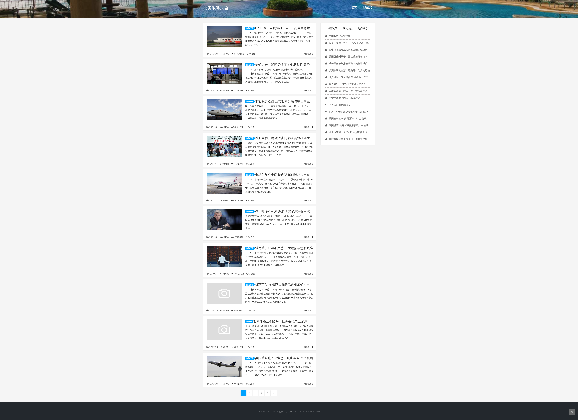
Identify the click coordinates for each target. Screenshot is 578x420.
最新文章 (332, 28)
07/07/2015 (213, 274)
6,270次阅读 (238, 54)
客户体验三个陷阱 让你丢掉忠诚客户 (280, 321)
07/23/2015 (213, 54)
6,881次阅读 (238, 237)
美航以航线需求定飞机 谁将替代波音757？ (349, 139)
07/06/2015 (213, 310)
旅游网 (249, 321)
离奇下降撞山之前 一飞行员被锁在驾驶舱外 (349, 42)
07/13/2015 (213, 164)
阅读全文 (308, 54)
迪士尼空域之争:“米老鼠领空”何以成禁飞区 (349, 132)
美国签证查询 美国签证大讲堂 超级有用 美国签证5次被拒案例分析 (349, 118)
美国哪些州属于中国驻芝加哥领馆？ (347, 56)
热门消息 (363, 28)
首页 (354, 7)
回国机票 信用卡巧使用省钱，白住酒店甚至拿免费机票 (349, 125)
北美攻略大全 (215, 7)
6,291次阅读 (238, 164)
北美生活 (367, 7)
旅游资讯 (249, 28)
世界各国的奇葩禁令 (339, 104)
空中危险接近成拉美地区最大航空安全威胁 (349, 49)
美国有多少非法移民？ (340, 35)
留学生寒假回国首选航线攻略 (344, 97)
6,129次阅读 (238, 347)
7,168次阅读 (238, 384)
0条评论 (225, 54)
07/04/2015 (213, 384)
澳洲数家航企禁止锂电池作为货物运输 (349, 70)
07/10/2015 (212, 237)
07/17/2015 (212, 127)
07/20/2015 (213, 90)
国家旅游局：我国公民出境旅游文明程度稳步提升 (349, 90)
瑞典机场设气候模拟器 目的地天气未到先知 (349, 77)
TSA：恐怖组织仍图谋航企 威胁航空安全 (349, 111)
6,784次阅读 (238, 310)
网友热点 (348, 28)
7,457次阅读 (238, 274)
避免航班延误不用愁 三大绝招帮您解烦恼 (284, 248)
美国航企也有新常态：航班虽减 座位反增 (284, 358)
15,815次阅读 (238, 200)
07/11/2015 (212, 200)
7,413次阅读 (238, 127)
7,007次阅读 (238, 90)
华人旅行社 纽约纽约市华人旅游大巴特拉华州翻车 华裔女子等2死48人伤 (349, 84)
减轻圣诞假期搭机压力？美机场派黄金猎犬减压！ (349, 63)
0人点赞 (251, 54)
